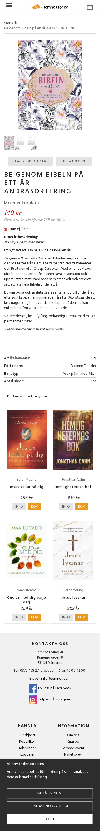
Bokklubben (27, 748)
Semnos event (73, 748)
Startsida (11, 23)
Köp (34, 506)
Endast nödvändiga (50, 806)
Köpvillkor (27, 742)
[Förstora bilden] (50, 85)
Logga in (27, 755)
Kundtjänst (27, 735)
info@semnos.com (56, 679)
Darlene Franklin (21, 202)
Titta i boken (73, 161)
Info (19, 506)
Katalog (73, 742)
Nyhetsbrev (73, 755)
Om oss (73, 735)
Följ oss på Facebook (54, 688)
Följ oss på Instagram (54, 699)
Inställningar (50, 793)
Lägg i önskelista (30, 161)
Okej (50, 819)
